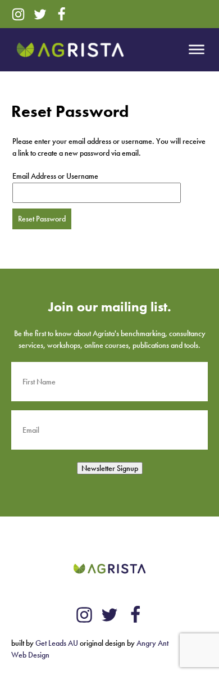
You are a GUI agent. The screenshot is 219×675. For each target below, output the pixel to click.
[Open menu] (196, 49)
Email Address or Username (55, 176)
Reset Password (42, 219)
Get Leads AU (56, 643)
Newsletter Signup (109, 468)
